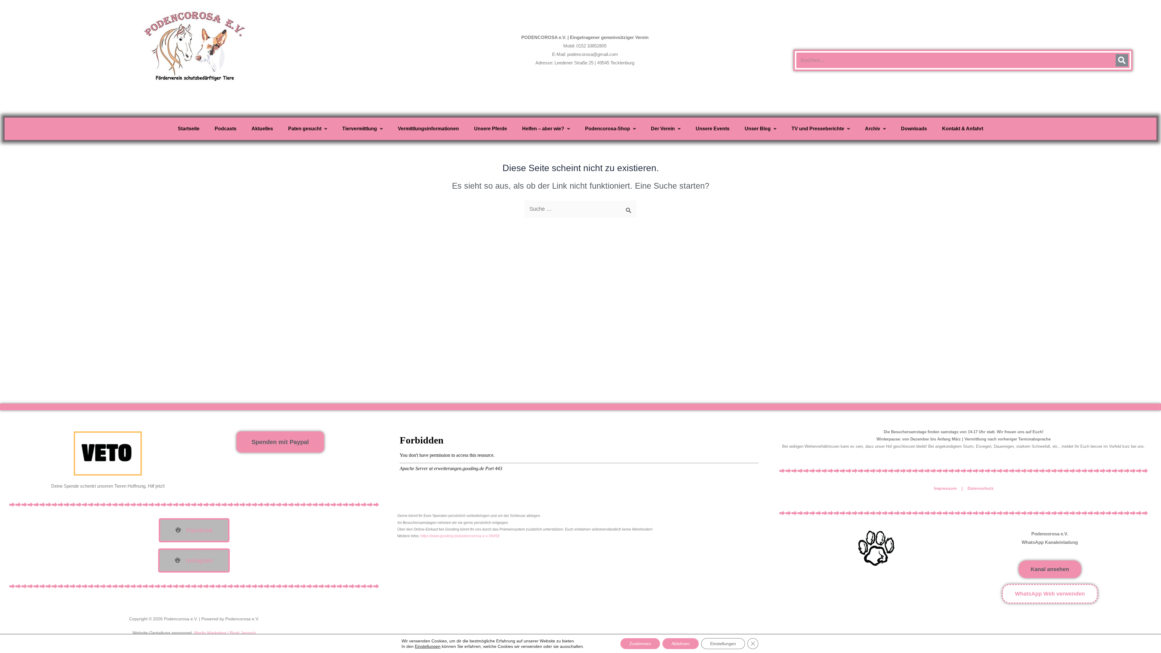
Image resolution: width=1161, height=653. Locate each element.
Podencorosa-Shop (607, 128)
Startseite (189, 128)
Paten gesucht (304, 128)
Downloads (914, 128)
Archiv (872, 128)
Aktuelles (262, 128)
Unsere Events (713, 128)
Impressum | (951, 488)
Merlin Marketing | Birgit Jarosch (225, 632)
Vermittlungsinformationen (428, 128)
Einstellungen (428, 646)
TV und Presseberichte (818, 128)
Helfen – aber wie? (543, 128)
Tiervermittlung (359, 128)
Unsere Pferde (490, 128)
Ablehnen (681, 643)
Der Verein (663, 128)
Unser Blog (758, 128)
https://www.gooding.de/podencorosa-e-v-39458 (460, 536)
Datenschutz (981, 488)
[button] (308, 129)
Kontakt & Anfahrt (962, 128)
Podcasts (225, 128)
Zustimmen (640, 643)
